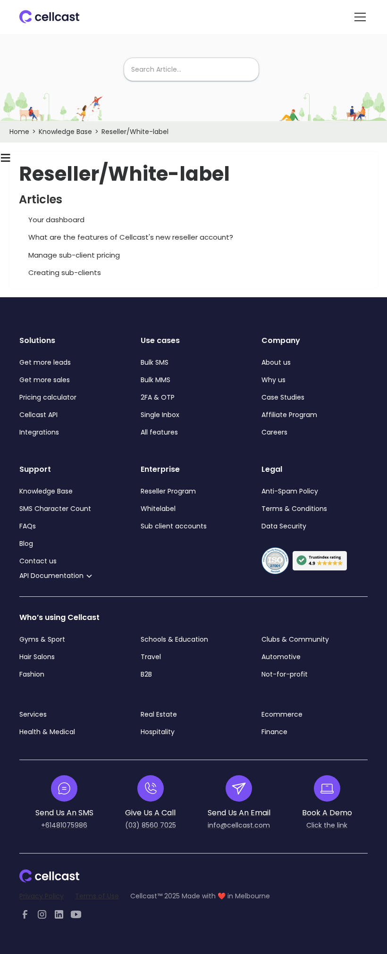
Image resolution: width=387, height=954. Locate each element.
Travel (151, 656)
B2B (146, 674)
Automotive (281, 656)
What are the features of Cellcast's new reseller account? (130, 237)
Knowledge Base (65, 131)
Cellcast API (39, 414)
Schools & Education (174, 639)
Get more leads (45, 362)
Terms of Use (97, 896)
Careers (274, 432)
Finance (274, 731)
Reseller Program (168, 491)
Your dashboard (56, 220)
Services (33, 714)
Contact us (38, 561)
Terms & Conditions (294, 508)
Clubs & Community (295, 639)
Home (19, 131)
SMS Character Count (55, 508)
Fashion (31, 674)
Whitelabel (158, 508)
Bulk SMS (154, 362)
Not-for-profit (284, 674)
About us (276, 362)
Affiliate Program (289, 414)
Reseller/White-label (134, 131)
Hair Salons (37, 656)
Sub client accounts (174, 526)
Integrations (39, 432)
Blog (26, 543)
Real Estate (159, 714)
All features (159, 432)
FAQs (27, 526)
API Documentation (51, 575)
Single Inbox (160, 414)
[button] (358, 17)
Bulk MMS (155, 380)
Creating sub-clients (64, 272)
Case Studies (282, 397)
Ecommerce (282, 714)
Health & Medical (47, 731)
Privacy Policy (41, 896)
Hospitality (158, 731)
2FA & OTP (158, 397)
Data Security (283, 526)
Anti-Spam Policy (289, 491)
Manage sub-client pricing (74, 255)
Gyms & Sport (42, 639)
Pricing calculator (47, 397)
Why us (273, 380)
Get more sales (44, 380)
